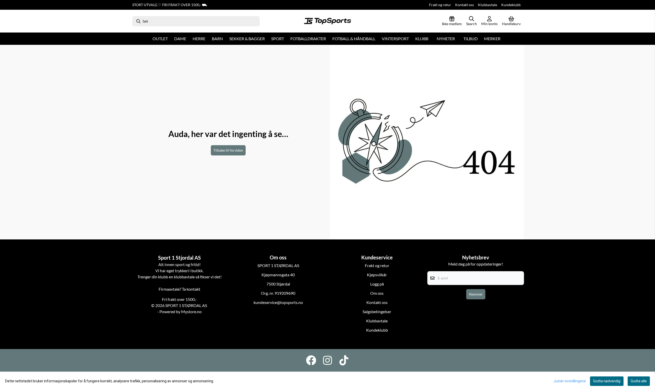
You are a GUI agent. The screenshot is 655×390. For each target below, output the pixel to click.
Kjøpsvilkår (377, 274)
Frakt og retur (440, 5)
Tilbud (470, 38)
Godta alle (639, 381)
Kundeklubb (511, 5)
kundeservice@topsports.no (278, 302)
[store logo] (327, 21)
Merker (492, 38)
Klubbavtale (487, 5)
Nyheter (446, 38)
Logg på (377, 283)
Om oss (377, 293)
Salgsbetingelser (377, 311)
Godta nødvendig (606, 381)
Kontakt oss (464, 5)
